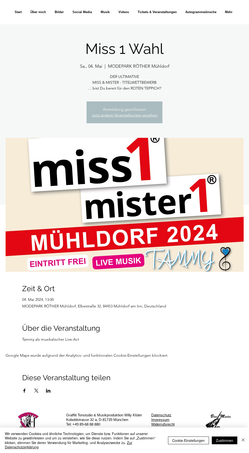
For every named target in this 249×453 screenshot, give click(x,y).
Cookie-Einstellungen (188, 440)
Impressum (160, 420)
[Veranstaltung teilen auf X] (36, 391)
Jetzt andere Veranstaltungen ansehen (124, 115)
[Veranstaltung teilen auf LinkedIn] (48, 391)
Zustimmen (224, 440)
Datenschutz (161, 415)
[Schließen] (243, 440)
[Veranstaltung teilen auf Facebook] (24, 391)
